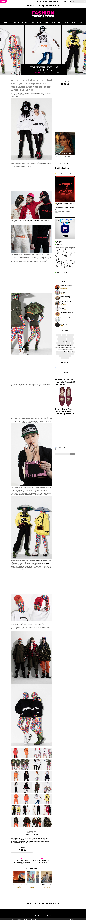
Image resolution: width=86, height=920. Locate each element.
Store (61, 353)
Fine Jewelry (67, 345)
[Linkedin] (44, 915)
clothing (47, 838)
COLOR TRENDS (12, 23)
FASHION (20, 23)
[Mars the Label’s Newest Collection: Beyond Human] (19, 883)
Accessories (32, 72)
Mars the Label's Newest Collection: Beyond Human (15, 1)
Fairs (59, 345)
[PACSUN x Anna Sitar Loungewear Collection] (47, 883)
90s (14, 838)
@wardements (47, 563)
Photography (58, 351)
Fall (22, 839)
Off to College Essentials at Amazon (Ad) (48, 5)
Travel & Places (64, 355)
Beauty (65, 336)
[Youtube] (41, 915)
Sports (49, 72)
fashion (24, 839)
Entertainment (59, 343)
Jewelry (70, 347)
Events (64, 343)
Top (52, 72)
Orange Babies (44, 841)
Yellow (29, 842)
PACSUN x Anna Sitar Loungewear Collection (64, 1)
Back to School (30, 5)
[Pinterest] (47, 915)
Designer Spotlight (61, 341)
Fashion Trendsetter (62, 156)
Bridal (68, 336)
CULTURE (45, 23)
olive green (34, 841)
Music (67, 349)
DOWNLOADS (53, 23)
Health (71, 345)
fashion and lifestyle (31, 839)
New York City (29, 841)
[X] (68, 84)
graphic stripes (17, 841)
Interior (67, 347)
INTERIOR (27, 23)
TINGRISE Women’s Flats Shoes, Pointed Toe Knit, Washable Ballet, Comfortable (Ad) (65, 381)
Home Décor (58, 347)
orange (38, 841)
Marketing (63, 349)
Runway (69, 351)
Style (64, 353)
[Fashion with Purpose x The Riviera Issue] (33, 883)
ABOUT (73, 23)
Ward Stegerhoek (16, 842)
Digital (67, 341)
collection (13, 839)
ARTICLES (39, 23)
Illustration (62, 347)
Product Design (64, 351)
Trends (70, 355)
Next (55, 881)
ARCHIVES (79, 23)
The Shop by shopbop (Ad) (64, 167)
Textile (72, 353)
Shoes (73, 351)
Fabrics (72, 343)
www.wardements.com (31, 834)
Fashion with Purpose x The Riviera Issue (40, 1)
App (67, 334)
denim (19, 839)
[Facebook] (65, 84)
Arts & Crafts (60, 336)
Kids (74, 347)
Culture (39, 72)
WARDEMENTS (24, 842)
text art (49, 841)
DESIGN (33, 23)
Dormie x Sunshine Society (66, 317)
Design (43, 72)
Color (36, 72)
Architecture (72, 334)
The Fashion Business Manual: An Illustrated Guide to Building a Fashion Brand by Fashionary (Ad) (64, 411)
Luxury (59, 349)
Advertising (64, 334)
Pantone (71, 349)
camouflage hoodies (32, 838)
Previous (8, 881)
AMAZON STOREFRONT (63, 23)
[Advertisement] (31, 179)
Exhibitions (68, 343)
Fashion (46, 72)
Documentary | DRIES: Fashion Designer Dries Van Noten (21, 862)
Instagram (72, 158)
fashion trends (46, 839)
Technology (68, 353)
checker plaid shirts (41, 838)
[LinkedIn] (62, 84)
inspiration (23, 841)
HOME (5, 23)
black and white (24, 838)
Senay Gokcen (65, 158)
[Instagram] (50, 915)
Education (70, 341)
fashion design (39, 839)
